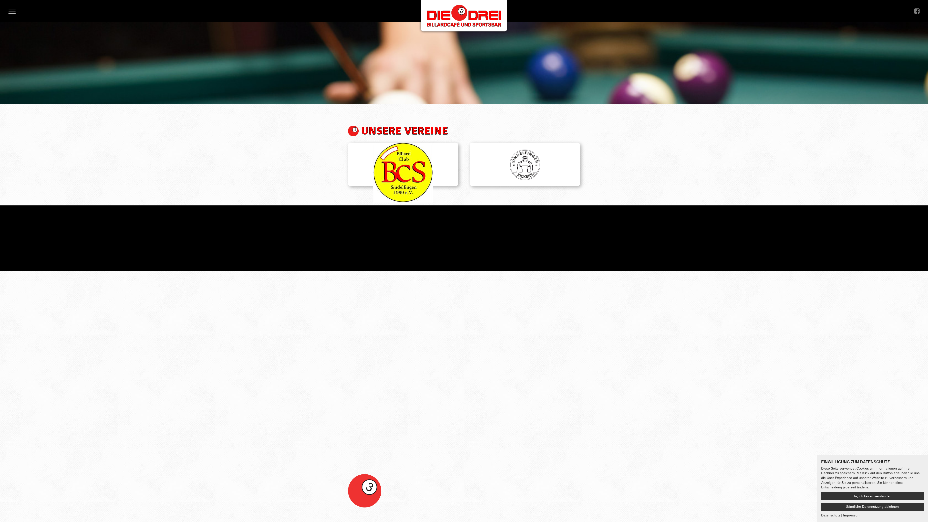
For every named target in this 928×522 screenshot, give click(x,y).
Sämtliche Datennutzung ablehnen (872, 506)
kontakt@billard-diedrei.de (435, 498)
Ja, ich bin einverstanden (872, 496)
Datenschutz (446, 503)
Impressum (424, 503)
